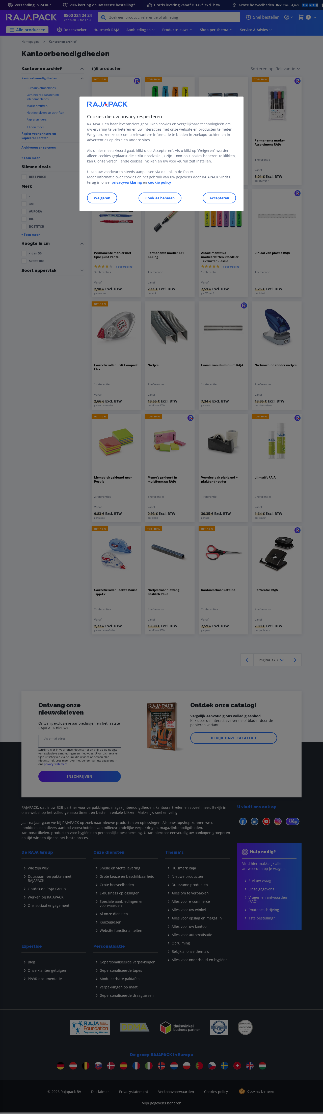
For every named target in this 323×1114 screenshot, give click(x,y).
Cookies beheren (160, 198)
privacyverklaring (127, 182)
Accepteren (219, 198)
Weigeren (102, 198)
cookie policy (159, 182)
